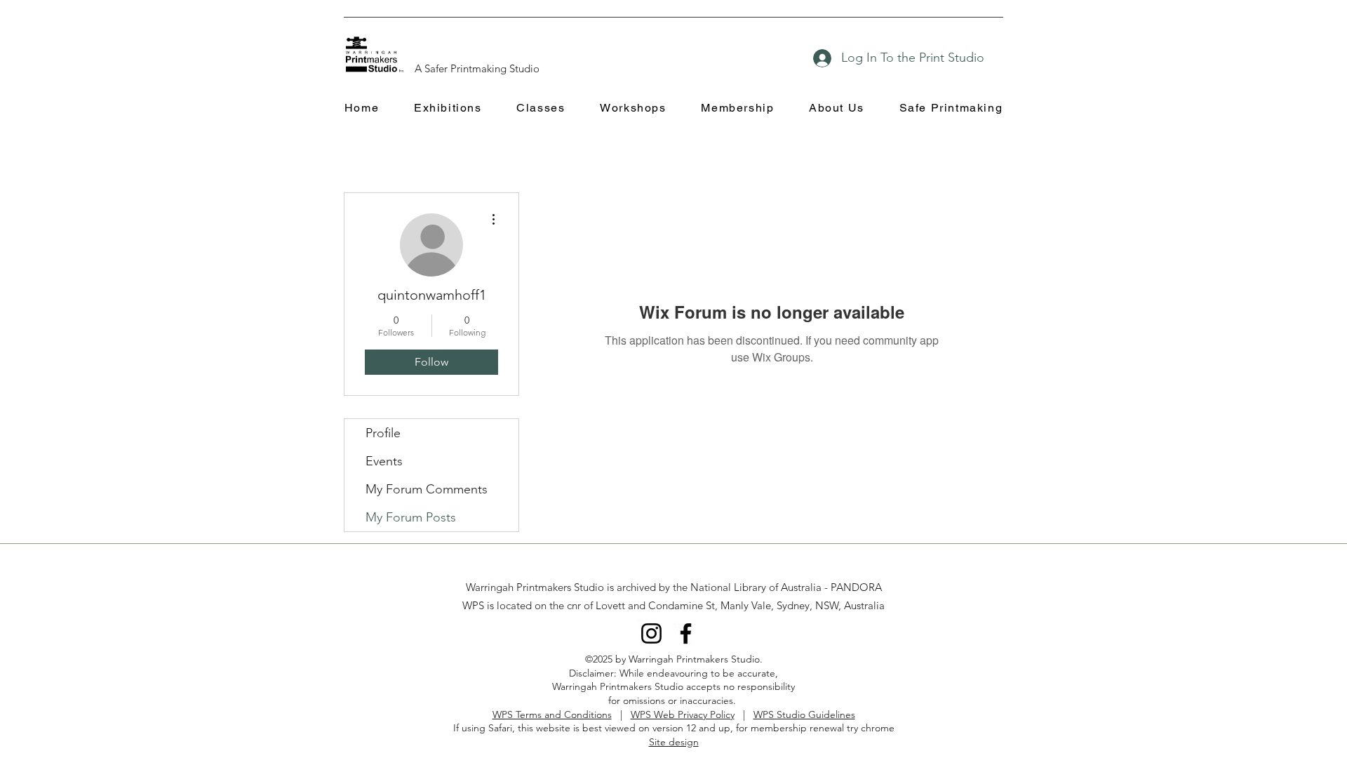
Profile (383, 433)
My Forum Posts (411, 517)
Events (384, 461)
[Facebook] (685, 633)
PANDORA (856, 587)
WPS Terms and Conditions (552, 714)
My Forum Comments (427, 489)
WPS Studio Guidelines (804, 714)
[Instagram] (651, 633)
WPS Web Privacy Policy (683, 714)
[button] (447, 108)
